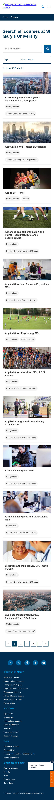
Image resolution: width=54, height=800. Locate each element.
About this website (11, 746)
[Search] (47, 49)
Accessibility (9, 750)
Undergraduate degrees (14, 681)
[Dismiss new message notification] (52, 761)
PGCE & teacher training (14, 696)
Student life (8, 717)
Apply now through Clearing (37, 766)
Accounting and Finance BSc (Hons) (25, 146)
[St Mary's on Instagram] (10, 662)
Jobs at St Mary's (11, 736)
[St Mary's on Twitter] (18, 662)
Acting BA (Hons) (14, 193)
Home (5, 17)
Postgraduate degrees (13, 685)
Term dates (8, 783)
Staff (6, 775)
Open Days (8, 714)
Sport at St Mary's (11, 725)
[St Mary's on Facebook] (35, 662)
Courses (14, 17)
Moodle (7, 772)
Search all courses (11, 677)
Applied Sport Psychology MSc (22, 333)
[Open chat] (52, 779)
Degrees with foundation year (16, 688)
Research (8, 728)
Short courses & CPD (12, 699)
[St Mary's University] (21, 7)
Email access (9, 779)
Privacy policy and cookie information (19, 754)
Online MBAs (9, 703)
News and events (11, 732)
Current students (11, 768)
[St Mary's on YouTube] (43, 662)
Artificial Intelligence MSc (19, 470)
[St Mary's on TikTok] (27, 662)
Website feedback (11, 757)
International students (13, 721)
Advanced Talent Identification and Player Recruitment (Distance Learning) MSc (24, 235)
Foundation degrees (12, 692)
